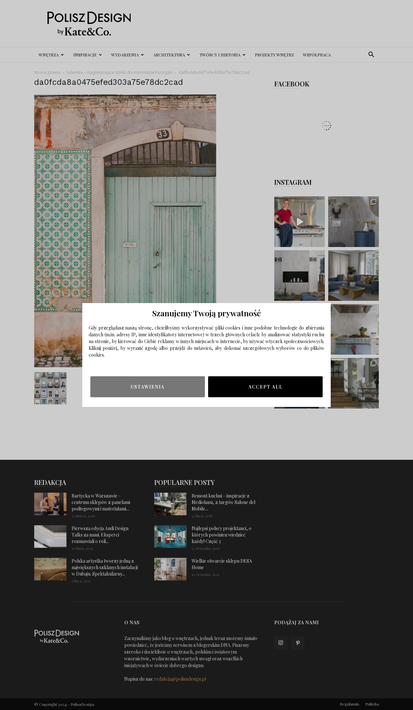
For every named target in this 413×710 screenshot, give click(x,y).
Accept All (265, 387)
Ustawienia (148, 387)
